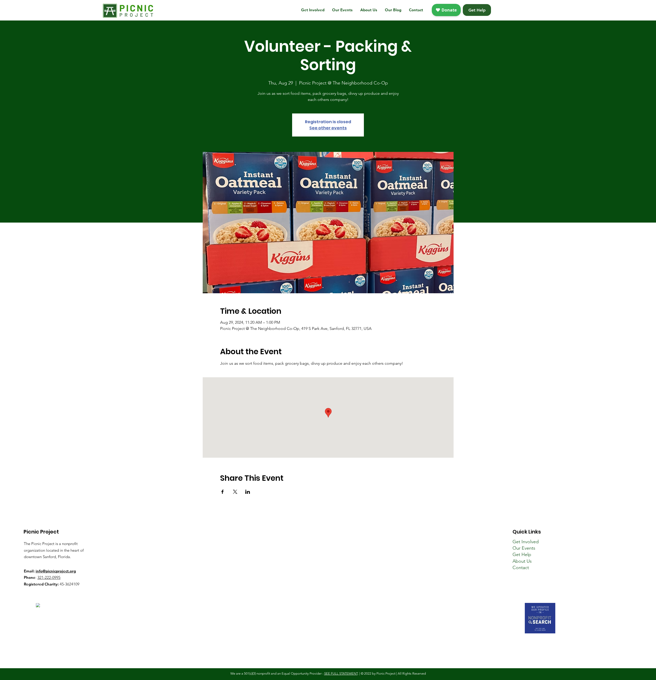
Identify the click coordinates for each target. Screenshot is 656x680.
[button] (312, 10)
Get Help (521, 554)
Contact (520, 567)
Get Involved (525, 542)
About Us (522, 561)
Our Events (523, 548)
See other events (328, 128)
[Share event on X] (235, 492)
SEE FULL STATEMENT (341, 673)
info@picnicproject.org (56, 571)
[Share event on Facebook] (222, 492)
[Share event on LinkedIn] (247, 492)
